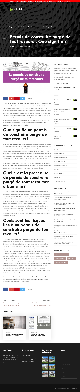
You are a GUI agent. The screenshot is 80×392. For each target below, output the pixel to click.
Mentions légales (61, 388)
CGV (55, 388)
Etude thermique (58, 161)
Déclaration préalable (60, 157)
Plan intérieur (58, 173)
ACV (55, 149)
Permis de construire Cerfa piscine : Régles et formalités (63, 237)
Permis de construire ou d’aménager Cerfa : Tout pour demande (64, 231)
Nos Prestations (33, 27)
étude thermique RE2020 (36, 279)
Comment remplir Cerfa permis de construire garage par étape (63, 242)
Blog (47, 27)
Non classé (71, 258)
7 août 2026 (8, 332)
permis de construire (34, 277)
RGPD (69, 388)
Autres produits (58, 153)
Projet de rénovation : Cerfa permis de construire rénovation (64, 203)
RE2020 (56, 177)
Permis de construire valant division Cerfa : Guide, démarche (63, 215)
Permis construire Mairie (10, 277)
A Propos (11, 27)
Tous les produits (59, 181)
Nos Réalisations (21, 27)
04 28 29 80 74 (64, 83)
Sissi (13, 46)
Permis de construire (25, 46)
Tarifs (42, 27)
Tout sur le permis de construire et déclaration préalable (38, 336)
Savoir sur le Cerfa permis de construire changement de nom (64, 209)
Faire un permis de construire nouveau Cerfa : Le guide (14, 335)
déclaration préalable (14, 279)
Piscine (56, 169)
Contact (53, 27)
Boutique (74, 388)
